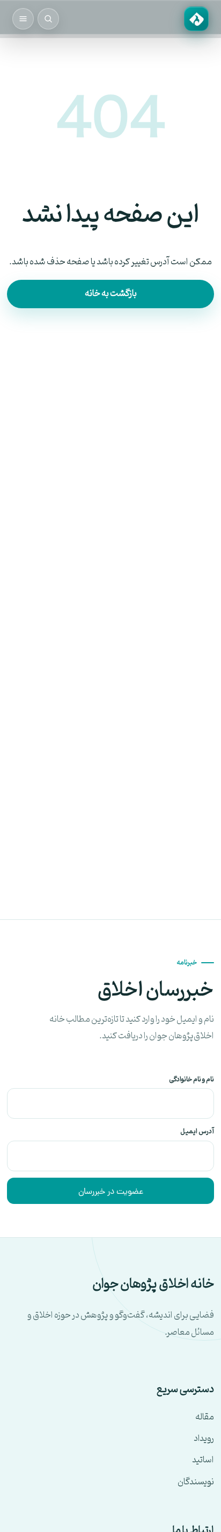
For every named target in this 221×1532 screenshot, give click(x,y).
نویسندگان (196, 1482)
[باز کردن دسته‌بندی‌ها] (23, 18)
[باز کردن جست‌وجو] (48, 18)
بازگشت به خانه (111, 294)
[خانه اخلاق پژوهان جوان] (196, 18)
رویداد (204, 1439)
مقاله (204, 1417)
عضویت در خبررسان (110, 1192)
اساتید (203, 1460)
